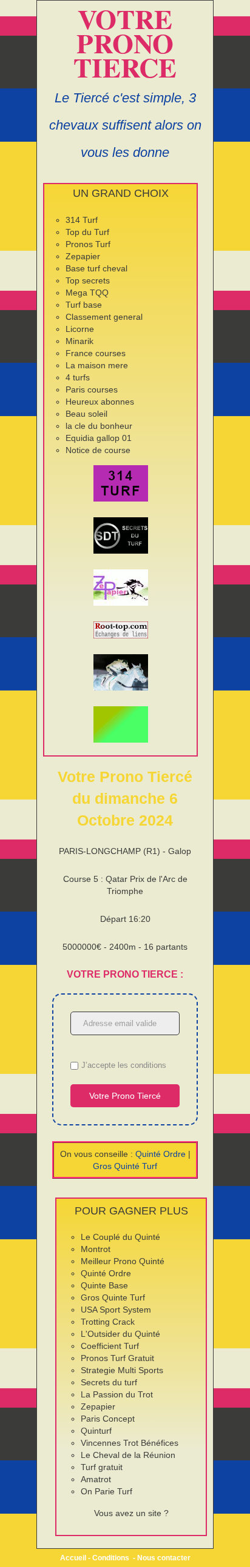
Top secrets (88, 280)
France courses (96, 353)
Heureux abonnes (100, 401)
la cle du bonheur (99, 426)
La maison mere (97, 365)
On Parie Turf (106, 1491)
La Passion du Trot (117, 1394)
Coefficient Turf (110, 1346)
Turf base (84, 305)
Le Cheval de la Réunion (128, 1455)
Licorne (80, 329)
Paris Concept (108, 1418)
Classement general (104, 317)
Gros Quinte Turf (113, 1297)
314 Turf (82, 220)
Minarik (79, 341)
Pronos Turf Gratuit (117, 1358)
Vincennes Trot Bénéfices (129, 1443)
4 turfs (78, 377)
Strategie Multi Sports (122, 1370)
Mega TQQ (87, 292)
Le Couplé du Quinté (120, 1237)
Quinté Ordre (160, 1154)
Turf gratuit (102, 1467)
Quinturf (96, 1431)
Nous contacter (164, 1558)
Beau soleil (86, 414)
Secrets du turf (109, 1382)
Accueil (73, 1558)
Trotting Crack (108, 1322)
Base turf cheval (96, 268)
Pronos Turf (88, 244)
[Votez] (120, 483)
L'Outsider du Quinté (120, 1334)
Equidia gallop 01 (99, 438)
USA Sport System (116, 1309)
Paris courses (92, 389)
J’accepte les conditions (123, 1065)
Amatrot (96, 1479)
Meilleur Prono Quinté (122, 1261)
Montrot (95, 1249)
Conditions (110, 1558)
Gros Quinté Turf (125, 1166)
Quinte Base (104, 1285)
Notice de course (98, 450)
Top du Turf (87, 232)
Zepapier (83, 256)
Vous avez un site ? (131, 1513)
